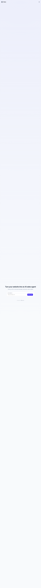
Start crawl (30, 294)
